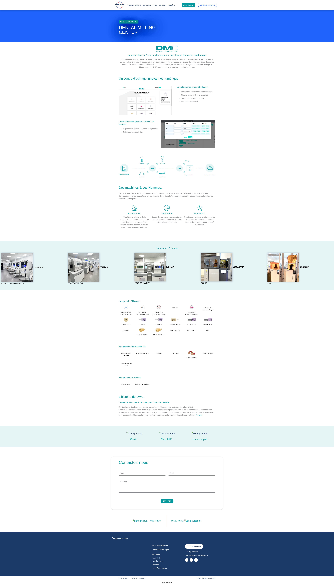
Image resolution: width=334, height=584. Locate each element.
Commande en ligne (150, 5)
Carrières (172, 5)
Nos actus (155, 564)
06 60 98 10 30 (155, 521)
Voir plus (199, 415)
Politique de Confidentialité (138, 578)
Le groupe (162, 5)
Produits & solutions (134, 5)
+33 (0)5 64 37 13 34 (193, 552)
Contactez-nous (207, 5)
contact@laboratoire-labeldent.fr (197, 555)
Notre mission (156, 558)
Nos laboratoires (157, 561)
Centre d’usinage (188, 5)
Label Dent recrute (159, 568)
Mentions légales (123, 578)
